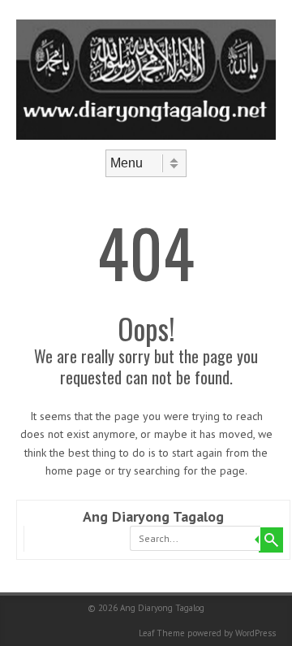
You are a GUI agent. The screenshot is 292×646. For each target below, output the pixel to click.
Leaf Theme (162, 633)
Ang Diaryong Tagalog (153, 516)
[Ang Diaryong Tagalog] (146, 135)
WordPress (255, 633)
